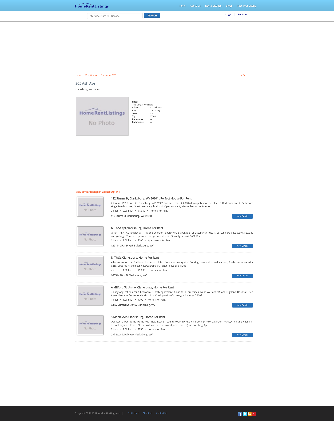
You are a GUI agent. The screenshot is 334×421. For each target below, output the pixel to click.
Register (242, 14)
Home (256, 5)
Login (228, 14)
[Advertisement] (91, 47)
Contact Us (89, 406)
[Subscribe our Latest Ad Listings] (321, 406)
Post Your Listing (321, 5)
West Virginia (15, 75)
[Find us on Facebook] (312, 406)
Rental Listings (288, 5)
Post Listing (61, 406)
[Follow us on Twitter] (317, 406)
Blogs (303, 5)
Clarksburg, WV (32, 75)
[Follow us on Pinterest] (326, 406)
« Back (311, 75)
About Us (270, 5)
